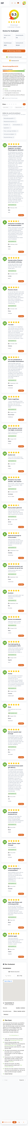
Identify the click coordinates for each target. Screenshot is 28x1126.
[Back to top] (23, 1122)
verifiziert (11, 1061)
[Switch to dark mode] (15, 3)
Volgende (21, 1080)
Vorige (5, 1080)
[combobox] (7, 107)
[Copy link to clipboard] (12, 3)
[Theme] (19, 1122)
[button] (14, 1074)
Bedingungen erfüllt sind (16, 1040)
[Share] (14, 1122)
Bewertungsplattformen (11, 1045)
